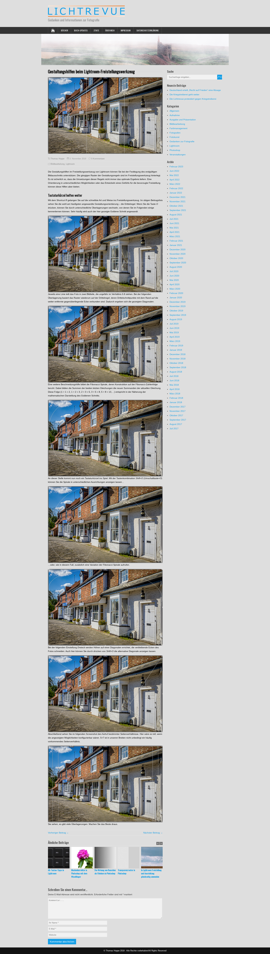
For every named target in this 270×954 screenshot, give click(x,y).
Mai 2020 (174, 280)
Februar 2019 (176, 345)
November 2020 (177, 254)
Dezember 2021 (177, 197)
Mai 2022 (174, 175)
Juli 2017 (174, 428)
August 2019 (176, 319)
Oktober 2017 (176, 415)
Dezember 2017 (177, 406)
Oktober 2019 (176, 310)
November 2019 (177, 306)
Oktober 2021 (176, 206)
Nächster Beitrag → (153, 832)
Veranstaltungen (178, 154)
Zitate (96, 30)
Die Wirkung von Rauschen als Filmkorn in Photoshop (105, 871)
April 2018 (175, 389)
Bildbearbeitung (58, 164)
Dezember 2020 (177, 249)
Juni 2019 (174, 328)
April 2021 (175, 232)
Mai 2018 (174, 385)
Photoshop (175, 150)
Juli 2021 (174, 219)
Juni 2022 (174, 171)
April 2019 (175, 337)
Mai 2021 (174, 227)
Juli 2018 (174, 376)
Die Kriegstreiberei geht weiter (184, 94)
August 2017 (176, 424)
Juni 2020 (174, 275)
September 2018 (178, 367)
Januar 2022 (176, 192)
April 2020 (175, 284)
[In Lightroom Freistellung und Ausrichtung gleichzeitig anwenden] (152, 857)
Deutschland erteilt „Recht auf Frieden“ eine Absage (195, 90)
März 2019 (175, 341)
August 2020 (176, 267)
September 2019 (178, 315)
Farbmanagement (178, 128)
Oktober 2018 (176, 363)
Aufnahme (175, 115)
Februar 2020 (176, 293)
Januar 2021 (176, 245)
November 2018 (177, 358)
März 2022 (175, 184)
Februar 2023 (176, 166)
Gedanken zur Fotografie (182, 141)
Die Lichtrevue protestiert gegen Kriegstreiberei (193, 99)
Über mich (110, 30)
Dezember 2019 (177, 302)
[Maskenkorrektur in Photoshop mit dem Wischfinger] (83, 857)
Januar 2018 (176, 402)
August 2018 (176, 371)
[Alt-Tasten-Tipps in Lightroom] (59, 857)
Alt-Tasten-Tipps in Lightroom (56, 871)
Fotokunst (174, 137)
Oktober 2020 (176, 258)
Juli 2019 (174, 323)
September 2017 (178, 420)
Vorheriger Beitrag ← (58, 832)
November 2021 (177, 201)
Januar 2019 (176, 350)
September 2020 (178, 262)
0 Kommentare (98, 158)
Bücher (64, 30)
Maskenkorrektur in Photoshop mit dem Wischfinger (79, 873)
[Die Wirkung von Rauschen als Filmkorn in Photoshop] (106, 857)
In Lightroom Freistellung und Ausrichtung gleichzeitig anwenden (151, 873)
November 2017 (177, 411)
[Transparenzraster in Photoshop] (129, 857)
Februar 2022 (176, 188)
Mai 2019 (174, 332)
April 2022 (175, 179)
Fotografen (175, 132)
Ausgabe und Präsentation (183, 119)
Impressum (125, 30)
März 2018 (175, 393)
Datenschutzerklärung (148, 30)
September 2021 (178, 210)
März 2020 (175, 289)
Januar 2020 (176, 297)
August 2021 (176, 214)
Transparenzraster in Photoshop (126, 871)
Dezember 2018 (177, 354)
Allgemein (174, 111)
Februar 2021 (176, 241)
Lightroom (70, 164)
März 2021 (175, 236)
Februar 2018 (176, 398)
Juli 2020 (174, 271)
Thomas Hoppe (57, 159)
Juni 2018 (174, 380)
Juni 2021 (174, 223)
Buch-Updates (81, 30)
